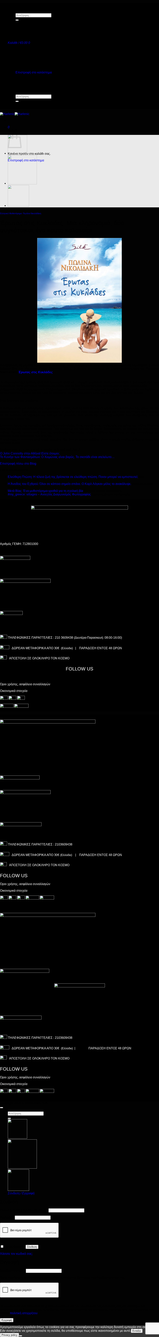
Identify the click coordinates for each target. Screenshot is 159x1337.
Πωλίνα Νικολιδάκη (32, 213)
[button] (19, 42)
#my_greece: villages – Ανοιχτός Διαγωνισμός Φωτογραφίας (49, 494)
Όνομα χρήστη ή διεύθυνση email (24, 1210)
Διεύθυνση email (12, 1270)
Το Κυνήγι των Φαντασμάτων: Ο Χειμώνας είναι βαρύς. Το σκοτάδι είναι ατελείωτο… (57, 457)
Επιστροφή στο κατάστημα (34, 72)
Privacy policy (9, 1334)
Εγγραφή (7, 1320)
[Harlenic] (14, 114)
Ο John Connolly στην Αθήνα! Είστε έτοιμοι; (30, 453)
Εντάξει (136, 1330)
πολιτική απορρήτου (24, 1313)
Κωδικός (7, 1217)
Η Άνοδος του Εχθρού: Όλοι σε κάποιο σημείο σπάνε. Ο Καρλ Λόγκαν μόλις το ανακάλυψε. (69, 483)
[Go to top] (1, 1107)
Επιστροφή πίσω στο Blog (18, 463)
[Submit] (17, 20)
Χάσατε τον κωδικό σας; (16, 1253)
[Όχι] (20, 1335)
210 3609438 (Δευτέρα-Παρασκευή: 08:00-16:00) (88, 637)
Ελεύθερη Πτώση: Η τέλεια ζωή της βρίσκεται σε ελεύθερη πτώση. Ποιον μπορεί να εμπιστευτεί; (73, 476)
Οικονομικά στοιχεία (13, 690)
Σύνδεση (32, 1246)
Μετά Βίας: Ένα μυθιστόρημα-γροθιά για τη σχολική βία (45, 491)
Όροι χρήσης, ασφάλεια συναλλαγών (25, 684)
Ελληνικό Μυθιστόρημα (11, 213)
